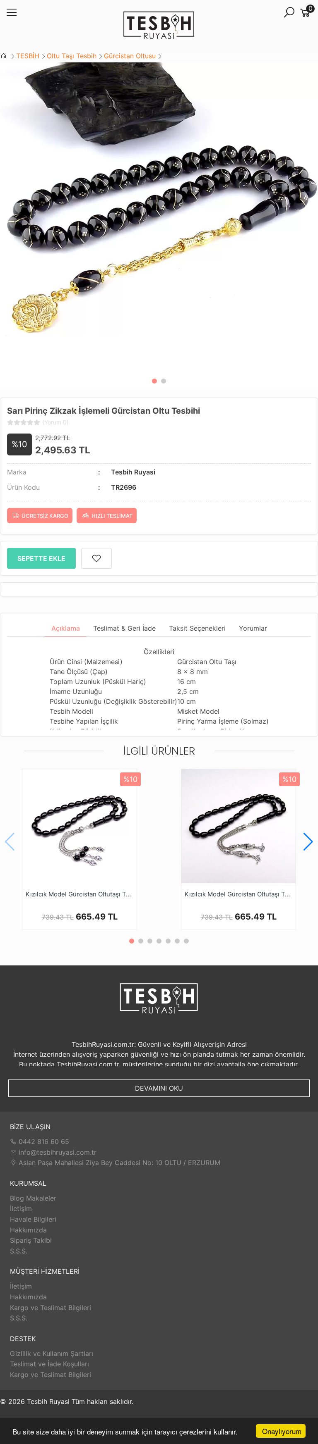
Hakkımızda (28, 1230)
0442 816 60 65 (43, 1141)
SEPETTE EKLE (41, 558)
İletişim (21, 1208)
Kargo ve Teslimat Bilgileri (50, 1307)
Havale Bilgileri (33, 1219)
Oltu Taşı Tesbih (71, 56)
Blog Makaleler (33, 1198)
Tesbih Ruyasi (133, 472)
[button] (154, 381)
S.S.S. (18, 1251)
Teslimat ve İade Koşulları (49, 1364)
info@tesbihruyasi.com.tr (57, 1152)
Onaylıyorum (281, 1431)
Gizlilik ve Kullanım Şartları (51, 1353)
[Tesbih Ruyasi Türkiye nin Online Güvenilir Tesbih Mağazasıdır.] (159, 25)
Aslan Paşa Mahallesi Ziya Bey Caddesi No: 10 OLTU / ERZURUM (118, 1162)
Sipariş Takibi (31, 1240)
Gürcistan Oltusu (130, 56)
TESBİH (27, 56)
